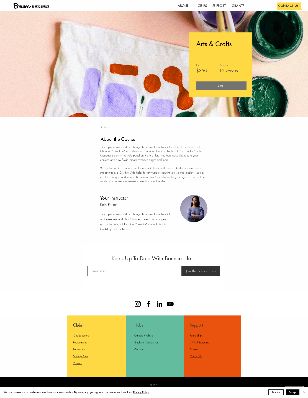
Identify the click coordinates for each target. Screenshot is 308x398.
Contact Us (196, 356)
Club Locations (81, 335)
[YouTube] (170, 304)
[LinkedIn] (159, 304)
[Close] (304, 392)
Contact (77, 363)
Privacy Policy (141, 392)
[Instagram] (138, 304)
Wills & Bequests (199, 342)
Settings (276, 392)
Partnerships (79, 349)
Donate (194, 349)
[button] (221, 85)
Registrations (80, 342)
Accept (292, 392)
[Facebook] (149, 304)
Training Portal (80, 356)
